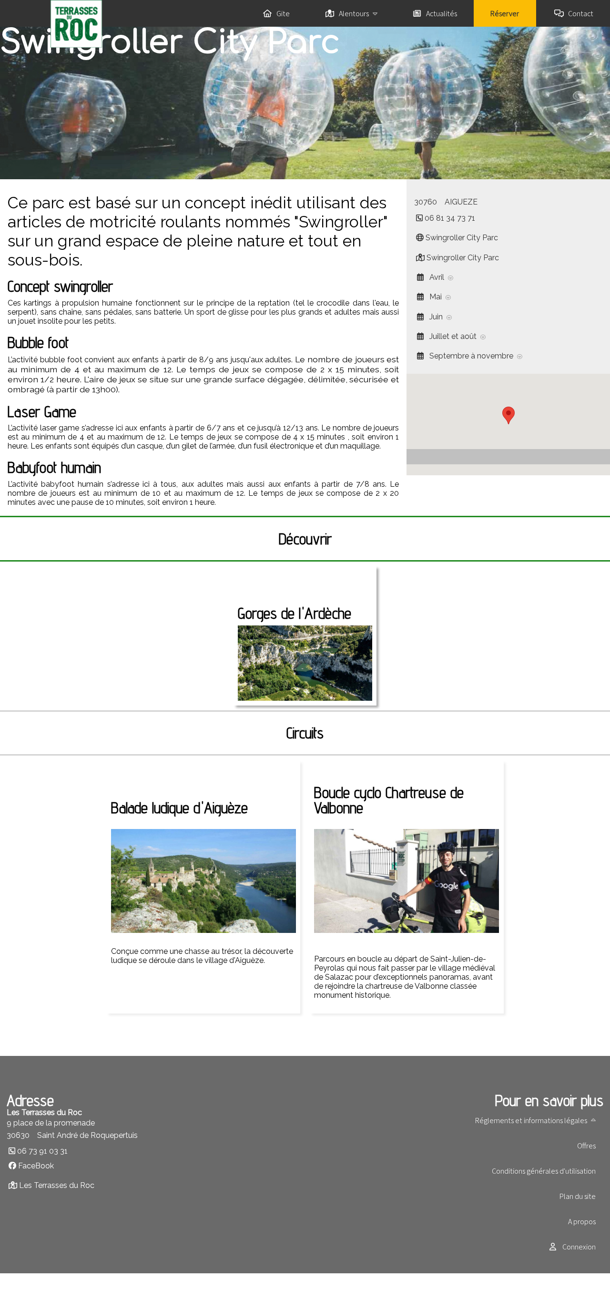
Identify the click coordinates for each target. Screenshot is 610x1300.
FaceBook (36, 1165)
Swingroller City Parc (462, 237)
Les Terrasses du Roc (56, 1185)
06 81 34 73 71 (450, 218)
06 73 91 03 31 (42, 1151)
